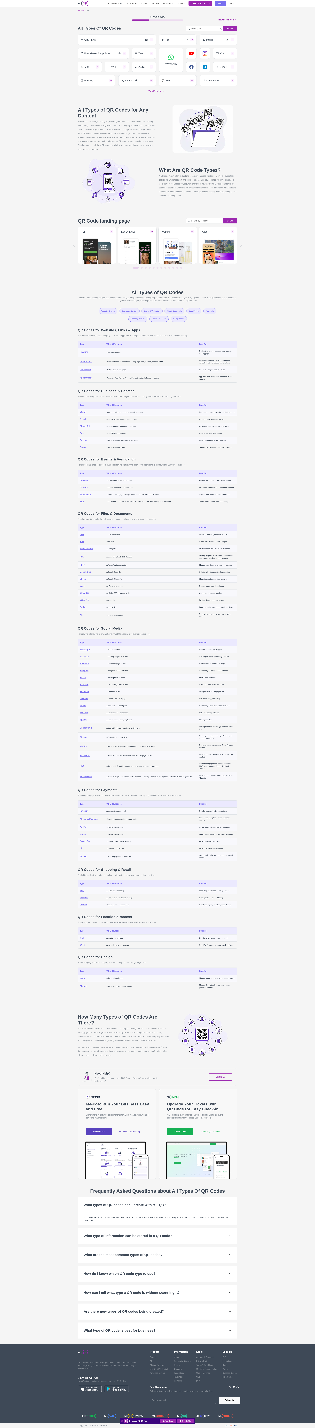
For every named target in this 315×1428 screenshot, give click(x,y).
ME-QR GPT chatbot (159, 1369)
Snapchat (84, 692)
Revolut (83, 856)
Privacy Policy (202, 1361)
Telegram (84, 671)
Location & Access (159, 319)
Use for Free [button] (99, 1132)
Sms (82, 433)
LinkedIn (84, 699)
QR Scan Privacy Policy (206, 1369)
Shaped (83, 986)
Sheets (83, 579)
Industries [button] (167, 3)
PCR (82, 501)
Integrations (179, 1373)
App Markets (86, 378)
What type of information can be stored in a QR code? (128, 1236)
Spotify (83, 720)
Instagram (84, 656)
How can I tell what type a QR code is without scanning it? (132, 1293)
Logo (82, 978)
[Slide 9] (169, 268)
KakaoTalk (85, 756)
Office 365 (84, 593)
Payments (210, 311)
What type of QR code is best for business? (119, 1330)
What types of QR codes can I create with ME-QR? (125, 1205)
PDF (82, 535)
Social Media (194, 311)
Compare (155, 3)
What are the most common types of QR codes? (123, 1255)
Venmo (83, 834)
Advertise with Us (157, 1373)
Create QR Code (197, 3)
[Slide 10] (173, 268)
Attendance (85, 494)
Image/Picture (86, 549)
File (81, 615)
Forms (83, 447)
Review (83, 440)
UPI (81, 848)
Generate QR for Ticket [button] (210, 1132)
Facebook (84, 663)
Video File (84, 600)
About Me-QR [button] (114, 3)
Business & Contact (129, 311)
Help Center (227, 1377)
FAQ (224, 1357)
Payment (84, 811)
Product (83, 905)
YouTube (84, 713)
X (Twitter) (84, 685)
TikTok (83, 678)
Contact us (220, 1077)
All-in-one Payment (89, 819)
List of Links (85, 370)
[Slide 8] (165, 268)
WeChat (83, 746)
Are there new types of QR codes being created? (124, 1311)
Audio (83, 607)
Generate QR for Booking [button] (129, 1132)
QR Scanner (131, 3)
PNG (82, 557)
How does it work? (227, 20)
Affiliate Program (157, 1365)
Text (82, 542)
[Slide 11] (177, 268)
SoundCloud (86, 728)
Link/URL (84, 352)
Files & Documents (174, 311)
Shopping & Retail (138, 319)
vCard (83, 412)
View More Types (156, 91)
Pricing (144, 3)
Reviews (178, 1381)
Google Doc (85, 572)
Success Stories (229, 1373)
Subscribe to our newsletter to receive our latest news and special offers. (181, 1391)
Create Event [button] (180, 1132)
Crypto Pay (85, 841)
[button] (231, 3)
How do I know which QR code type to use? (119, 1274)
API (151, 1361)
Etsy (82, 891)
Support (181, 3)
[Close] (122, 1420)
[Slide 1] (136, 268)
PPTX (82, 565)
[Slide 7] (161, 268)
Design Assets (178, 319)
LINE (82, 766)
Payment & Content (182, 1361)
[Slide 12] (181, 268)
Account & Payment (204, 1357)
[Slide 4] (150, 268)
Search (230, 29)
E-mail (83, 419)
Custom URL (86, 362)
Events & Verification (152, 311)
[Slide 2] (142, 268)
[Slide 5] (154, 268)
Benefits (153, 1357)
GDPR (199, 1377)
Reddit (83, 706)
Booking (84, 480)
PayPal (83, 827)
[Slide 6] (157, 268)
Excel (82, 586)
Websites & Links (108, 311)
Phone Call (85, 426)
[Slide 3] (146, 268)
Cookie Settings (203, 1373)
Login (220, 3)
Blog (224, 1365)
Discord (83, 737)
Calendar (84, 487)
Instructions (227, 1361)
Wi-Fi (82, 945)
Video (225, 1369)
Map (82, 938)
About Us (178, 1357)
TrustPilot (178, 1377)
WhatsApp (85, 649)
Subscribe (229, 1400)
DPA (198, 1381)
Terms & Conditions (204, 1365)
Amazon (84, 898)
